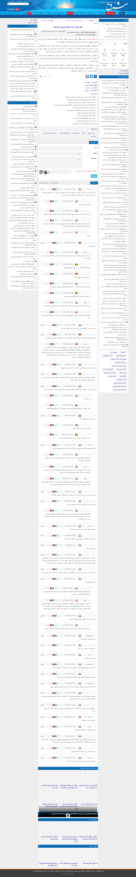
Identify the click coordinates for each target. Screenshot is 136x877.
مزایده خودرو (112, 376)
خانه (126, 13)
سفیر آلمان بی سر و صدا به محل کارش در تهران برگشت (81, 110)
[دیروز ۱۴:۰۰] (48, 855)
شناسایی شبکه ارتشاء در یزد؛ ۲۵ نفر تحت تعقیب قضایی (114, 194)
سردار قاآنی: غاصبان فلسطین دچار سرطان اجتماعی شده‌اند (116, 280)
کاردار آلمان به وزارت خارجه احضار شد (86, 121)
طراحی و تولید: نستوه (68, 874)
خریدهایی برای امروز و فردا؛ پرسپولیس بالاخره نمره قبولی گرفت (69, 838)
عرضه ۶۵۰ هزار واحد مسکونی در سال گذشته (22, 228)
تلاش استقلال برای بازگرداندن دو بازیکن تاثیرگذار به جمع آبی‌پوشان (22, 136)
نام (96, 148)
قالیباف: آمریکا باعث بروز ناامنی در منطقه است (113, 298)
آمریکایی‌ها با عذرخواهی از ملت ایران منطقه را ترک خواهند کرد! (115, 84)
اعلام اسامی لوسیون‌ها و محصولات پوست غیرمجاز (21, 220)
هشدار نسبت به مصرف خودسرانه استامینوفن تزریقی (23, 239)
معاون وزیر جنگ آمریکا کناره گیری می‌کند (23, 205)
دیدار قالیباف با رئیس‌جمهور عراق (117, 325)
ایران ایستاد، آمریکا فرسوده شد (117, 90)
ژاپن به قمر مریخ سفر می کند (89, 804)
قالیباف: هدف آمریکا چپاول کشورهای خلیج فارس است (114, 276)
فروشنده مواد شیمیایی (119, 386)
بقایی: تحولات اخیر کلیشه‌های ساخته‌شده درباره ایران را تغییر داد (114, 178)
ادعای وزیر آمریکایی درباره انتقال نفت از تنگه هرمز (23, 211)
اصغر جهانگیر (76, 133)
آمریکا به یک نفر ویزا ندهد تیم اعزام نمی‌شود (49, 837)
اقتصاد (51, 13)
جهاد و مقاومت (77, 13)
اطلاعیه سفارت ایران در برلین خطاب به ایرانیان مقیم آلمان (80, 97)
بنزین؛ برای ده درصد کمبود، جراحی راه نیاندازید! (113, 322)
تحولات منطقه (110, 13)
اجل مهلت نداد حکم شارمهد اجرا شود (68, 27)
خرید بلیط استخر (121, 379)
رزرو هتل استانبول (120, 362)
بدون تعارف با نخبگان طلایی (27, 274)
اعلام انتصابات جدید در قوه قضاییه (117, 342)
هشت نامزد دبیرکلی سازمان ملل (26, 44)
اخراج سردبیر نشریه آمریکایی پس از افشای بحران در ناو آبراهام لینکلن (22, 199)
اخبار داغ (93, 136)
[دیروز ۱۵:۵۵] (87, 795)
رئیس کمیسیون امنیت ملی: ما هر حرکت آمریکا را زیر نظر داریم (114, 182)
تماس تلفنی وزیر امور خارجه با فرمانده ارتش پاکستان (115, 257)
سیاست (122, 13)
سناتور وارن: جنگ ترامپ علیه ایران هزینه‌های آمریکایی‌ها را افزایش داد (23, 180)
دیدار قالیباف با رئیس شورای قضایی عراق (115, 234)
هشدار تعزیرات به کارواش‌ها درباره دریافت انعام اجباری (22, 72)
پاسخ (42, 189)
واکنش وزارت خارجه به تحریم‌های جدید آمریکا (114, 80)
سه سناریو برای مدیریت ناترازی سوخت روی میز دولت (23, 119)
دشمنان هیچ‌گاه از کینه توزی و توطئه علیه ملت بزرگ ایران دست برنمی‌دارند (23, 282)
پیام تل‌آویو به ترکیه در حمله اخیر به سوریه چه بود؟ (23, 124)
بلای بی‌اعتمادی (122, 335)
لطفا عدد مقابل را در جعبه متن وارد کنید (86, 171)
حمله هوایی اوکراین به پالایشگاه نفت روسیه (23, 64)
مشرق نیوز (113, 5)
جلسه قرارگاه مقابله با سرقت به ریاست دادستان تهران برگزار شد (114, 314)
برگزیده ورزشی (93, 819)
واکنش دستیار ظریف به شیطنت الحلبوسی (115, 147)
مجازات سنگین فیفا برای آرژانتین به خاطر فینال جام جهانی (88, 837)
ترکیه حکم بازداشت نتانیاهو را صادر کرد (50, 786)
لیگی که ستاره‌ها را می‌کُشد (27, 208)
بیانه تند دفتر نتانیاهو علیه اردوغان (25, 56)
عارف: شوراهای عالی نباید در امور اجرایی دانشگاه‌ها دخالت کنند (116, 189)
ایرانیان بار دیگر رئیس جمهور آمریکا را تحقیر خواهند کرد (115, 130)
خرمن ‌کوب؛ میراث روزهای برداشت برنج (24, 236)
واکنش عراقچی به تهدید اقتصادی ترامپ (115, 236)
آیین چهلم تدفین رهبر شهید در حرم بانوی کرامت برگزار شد (114, 252)
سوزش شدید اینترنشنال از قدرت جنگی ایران (114, 88)
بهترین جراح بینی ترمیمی (119, 366)
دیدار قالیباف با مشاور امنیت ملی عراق (116, 224)
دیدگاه (38, 13)
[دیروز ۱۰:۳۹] (48, 795)
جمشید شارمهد (91, 133)
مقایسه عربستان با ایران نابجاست (117, 150)
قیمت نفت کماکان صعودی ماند (117, 34)
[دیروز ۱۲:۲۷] (68, 795)
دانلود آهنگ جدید (121, 356)
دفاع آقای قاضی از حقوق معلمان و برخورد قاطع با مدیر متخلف (22, 129)
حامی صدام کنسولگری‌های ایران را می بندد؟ (84, 118)
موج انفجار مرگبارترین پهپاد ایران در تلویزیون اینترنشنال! (115, 346)
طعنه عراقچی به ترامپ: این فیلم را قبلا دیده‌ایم (113, 110)
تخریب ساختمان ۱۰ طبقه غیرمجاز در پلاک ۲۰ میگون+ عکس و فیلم (115, 211)
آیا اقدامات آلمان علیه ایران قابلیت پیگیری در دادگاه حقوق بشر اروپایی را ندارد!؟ (75, 105)
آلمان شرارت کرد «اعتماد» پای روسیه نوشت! (84, 108)
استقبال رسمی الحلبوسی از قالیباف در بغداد (114, 332)
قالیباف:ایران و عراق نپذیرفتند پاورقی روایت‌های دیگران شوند (114, 139)
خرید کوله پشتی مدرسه (119, 390)
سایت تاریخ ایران (107, 356)
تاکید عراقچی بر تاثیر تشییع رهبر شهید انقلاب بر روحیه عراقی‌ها (114, 305)
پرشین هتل (122, 373)
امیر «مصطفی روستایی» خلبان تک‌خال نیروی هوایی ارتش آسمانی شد (23, 50)
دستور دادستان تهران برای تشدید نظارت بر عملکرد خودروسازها (116, 338)
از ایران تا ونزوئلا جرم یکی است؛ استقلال (115, 207)
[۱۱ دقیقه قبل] (87, 777)
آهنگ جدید (123, 376)
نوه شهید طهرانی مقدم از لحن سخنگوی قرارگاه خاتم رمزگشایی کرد (23, 35)
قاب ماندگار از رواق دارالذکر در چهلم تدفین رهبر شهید (22, 92)
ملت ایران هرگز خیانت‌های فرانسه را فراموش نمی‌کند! (115, 203)
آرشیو (23, 1)
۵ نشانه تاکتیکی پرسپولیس (27, 188)
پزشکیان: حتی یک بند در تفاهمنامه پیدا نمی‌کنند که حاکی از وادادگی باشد (114, 122)
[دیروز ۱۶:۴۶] (48, 777)
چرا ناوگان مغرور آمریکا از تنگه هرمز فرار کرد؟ (22, 144)
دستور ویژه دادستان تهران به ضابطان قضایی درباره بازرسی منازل (115, 220)
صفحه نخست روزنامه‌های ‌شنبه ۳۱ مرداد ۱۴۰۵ (68, 864)
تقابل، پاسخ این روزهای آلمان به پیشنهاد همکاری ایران (81, 100)
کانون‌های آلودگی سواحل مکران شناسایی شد (22, 264)
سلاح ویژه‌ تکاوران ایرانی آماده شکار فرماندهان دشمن (23, 153)
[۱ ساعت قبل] (68, 777)
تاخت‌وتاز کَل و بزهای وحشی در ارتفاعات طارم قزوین (23, 184)
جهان (116, 13)
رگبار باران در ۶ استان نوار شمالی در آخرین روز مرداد (88, 786)
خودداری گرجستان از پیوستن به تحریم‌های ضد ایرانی (23, 31)
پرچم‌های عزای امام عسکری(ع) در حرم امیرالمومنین (48, 864)
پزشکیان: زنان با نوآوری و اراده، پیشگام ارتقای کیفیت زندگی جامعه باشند (115, 94)
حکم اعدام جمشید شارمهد (50, 133)
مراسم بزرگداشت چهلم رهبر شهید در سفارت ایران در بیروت (115, 161)
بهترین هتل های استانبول (118, 359)
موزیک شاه (114, 352)
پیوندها (33, 13)
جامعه (56, 13)
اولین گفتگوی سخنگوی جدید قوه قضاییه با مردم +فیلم (114, 287)
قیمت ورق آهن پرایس (119, 383)
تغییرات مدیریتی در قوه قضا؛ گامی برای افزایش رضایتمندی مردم (114, 262)
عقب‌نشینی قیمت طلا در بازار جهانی (116, 29)
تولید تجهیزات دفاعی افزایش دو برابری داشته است (23, 278)
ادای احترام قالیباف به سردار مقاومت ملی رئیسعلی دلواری (116, 134)
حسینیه (70, 13)
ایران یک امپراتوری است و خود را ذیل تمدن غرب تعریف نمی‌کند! (22, 168)
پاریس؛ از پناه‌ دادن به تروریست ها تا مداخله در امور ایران (114, 319)
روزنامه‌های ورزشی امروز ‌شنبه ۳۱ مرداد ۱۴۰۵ (22, 195)
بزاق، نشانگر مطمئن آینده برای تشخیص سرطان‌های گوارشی (25, 232)
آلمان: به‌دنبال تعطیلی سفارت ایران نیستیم (84, 124)
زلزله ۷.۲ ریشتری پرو (28, 261)
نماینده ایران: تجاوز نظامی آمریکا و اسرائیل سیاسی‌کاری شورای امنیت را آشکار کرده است (116, 266)
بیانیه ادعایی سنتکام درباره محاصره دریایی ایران (22, 83)
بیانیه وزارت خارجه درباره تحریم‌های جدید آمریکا (113, 174)
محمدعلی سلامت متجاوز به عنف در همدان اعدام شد (82, 102)
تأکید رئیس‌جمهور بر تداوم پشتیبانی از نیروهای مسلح (114, 309)
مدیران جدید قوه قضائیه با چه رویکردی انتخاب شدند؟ (115, 295)
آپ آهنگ (123, 352)
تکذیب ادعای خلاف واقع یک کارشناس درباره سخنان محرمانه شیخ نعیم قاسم (115, 329)
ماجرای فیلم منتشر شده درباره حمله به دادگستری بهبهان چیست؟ (114, 230)
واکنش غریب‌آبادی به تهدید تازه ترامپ (116, 226)
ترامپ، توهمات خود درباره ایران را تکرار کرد (23, 215)
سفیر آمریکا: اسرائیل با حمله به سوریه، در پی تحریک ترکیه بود (23, 160)
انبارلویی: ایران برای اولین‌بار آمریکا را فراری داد (114, 291)
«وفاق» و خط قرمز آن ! (120, 241)
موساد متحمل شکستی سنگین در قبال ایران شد (22, 89)
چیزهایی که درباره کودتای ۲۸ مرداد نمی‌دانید (114, 301)
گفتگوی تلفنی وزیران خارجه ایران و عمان (115, 107)
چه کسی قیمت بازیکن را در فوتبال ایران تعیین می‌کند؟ (23, 97)
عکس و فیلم (45, 13)
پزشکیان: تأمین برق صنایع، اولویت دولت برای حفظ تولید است (115, 166)
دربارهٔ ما (10, 1)
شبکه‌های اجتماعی (95, 13)
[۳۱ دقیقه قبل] (87, 855)
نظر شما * (94, 158)
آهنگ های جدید (121, 369)
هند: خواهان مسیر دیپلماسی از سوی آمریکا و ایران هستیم (23, 77)
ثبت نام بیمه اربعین (110, 373)
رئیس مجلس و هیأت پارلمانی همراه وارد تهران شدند (114, 99)
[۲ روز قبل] (68, 828)
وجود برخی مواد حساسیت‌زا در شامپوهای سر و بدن (23, 248)
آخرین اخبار (33, 103)
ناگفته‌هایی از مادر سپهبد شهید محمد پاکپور (23, 157)
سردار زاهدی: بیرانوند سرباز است (25, 59)
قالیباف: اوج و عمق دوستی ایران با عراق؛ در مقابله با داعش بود (115, 271)
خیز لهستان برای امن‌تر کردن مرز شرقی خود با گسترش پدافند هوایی (23, 244)
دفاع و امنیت (86, 13)
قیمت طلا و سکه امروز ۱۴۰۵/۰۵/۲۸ (116, 31)
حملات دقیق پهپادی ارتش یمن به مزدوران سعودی (21, 54)
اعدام (83, 133)
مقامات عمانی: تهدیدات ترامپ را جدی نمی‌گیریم (21, 86)
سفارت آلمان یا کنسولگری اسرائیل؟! (86, 113)
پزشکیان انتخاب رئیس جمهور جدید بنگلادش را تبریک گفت (115, 113)
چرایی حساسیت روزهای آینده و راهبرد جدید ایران (113, 186)
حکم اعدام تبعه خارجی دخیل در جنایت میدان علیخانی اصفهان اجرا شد (115, 245)
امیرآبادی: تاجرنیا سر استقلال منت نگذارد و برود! (21, 62)
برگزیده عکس (93, 846)
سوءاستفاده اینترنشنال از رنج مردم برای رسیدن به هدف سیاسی (114, 144)
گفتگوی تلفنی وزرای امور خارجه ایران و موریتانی (114, 249)
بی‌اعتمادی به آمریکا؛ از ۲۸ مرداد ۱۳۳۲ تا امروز (113, 239)
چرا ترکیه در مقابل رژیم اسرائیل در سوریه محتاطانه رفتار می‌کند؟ (24, 253)
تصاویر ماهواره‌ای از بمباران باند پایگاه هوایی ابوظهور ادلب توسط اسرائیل (73, 813)
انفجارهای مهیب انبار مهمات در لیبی (25, 171)
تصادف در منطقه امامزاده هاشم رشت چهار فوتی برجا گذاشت (68, 786)
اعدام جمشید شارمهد (65, 133)
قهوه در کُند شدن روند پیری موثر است (24, 226)
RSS (29, 1)
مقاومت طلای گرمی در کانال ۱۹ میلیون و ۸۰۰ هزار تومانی (115, 25)
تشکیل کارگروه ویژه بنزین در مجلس (116, 284)
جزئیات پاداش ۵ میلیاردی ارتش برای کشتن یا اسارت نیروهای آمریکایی (23, 175)
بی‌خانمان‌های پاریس (28, 106)
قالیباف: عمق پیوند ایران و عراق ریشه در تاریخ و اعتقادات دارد (114, 170)
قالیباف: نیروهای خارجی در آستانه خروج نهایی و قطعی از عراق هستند (114, 103)
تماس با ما (17, 1)
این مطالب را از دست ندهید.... (88, 768)
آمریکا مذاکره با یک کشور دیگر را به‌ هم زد (23, 164)
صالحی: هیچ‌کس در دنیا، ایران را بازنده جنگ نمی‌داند (115, 199)
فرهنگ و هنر (63, 13)
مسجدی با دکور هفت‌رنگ (90, 863)
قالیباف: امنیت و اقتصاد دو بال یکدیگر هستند (114, 153)
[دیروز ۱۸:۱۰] (87, 828)
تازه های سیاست (123, 77)
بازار (29, 13)
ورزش (103, 13)
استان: (125, 43)
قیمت (126, 20)
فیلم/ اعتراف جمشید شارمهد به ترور (86, 116)
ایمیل (95, 153)
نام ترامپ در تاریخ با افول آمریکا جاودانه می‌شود (113, 126)
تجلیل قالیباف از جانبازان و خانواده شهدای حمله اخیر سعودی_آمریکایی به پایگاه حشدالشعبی (114, 118)
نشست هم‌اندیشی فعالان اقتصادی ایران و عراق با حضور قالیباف (114, 215)
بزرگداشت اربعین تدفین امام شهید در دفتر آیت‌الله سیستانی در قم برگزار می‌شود (115, 156)
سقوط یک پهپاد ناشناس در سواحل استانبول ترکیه (21, 81)
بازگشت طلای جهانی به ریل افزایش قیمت (115, 37)
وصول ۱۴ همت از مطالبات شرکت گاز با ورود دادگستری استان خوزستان (23, 110)
